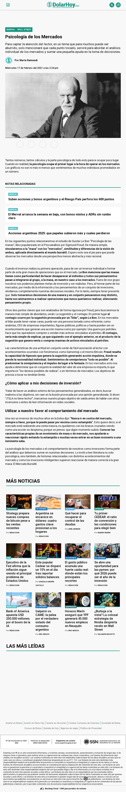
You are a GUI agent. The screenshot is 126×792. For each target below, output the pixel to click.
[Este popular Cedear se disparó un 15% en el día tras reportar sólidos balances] (48, 550)
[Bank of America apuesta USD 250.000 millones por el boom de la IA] (19, 599)
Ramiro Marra (102, 533)
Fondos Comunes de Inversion (84, 723)
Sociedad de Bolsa (111, 723)
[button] (8, 5)
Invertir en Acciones (56, 723)
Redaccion (12, 533)
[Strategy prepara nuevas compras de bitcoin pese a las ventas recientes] (19, 501)
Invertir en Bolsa (14, 723)
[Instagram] (118, 4)
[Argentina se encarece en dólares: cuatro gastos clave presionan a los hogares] (48, 501)
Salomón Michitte (104, 634)
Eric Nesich (42, 634)
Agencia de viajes (69, 728)
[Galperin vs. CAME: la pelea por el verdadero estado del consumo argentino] (48, 599)
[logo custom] (63, 5)
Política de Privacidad (91, 728)
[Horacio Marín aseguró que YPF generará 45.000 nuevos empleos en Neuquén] (78, 599)
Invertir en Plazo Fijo (34, 723)
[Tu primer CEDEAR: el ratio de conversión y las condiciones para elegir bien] (107, 501)
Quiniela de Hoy (51, 728)
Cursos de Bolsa (32, 728)
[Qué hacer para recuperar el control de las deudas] (78, 501)
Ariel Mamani (72, 529)
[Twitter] (111, 4)
